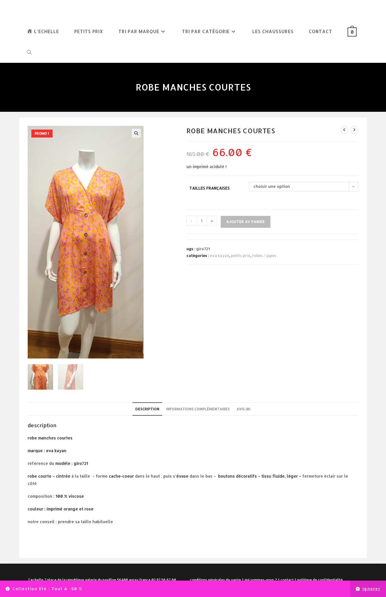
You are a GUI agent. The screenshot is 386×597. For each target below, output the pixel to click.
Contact (287, 580)
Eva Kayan (219, 255)
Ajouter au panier (245, 222)
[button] (136, 133)
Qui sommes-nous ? (261, 580)
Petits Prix (240, 255)
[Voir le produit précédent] (344, 130)
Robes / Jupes (264, 255)
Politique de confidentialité (320, 580)
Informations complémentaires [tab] (198, 409)
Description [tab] (147, 409)
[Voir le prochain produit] (354, 130)
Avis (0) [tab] (243, 409)
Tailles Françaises (209, 188)
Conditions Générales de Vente (215, 580)
